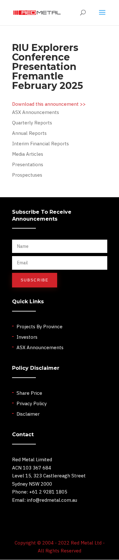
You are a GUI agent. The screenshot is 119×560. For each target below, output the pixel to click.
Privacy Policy (32, 403)
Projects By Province (40, 327)
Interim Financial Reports (40, 144)
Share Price (29, 393)
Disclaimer (28, 414)
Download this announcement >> (49, 104)
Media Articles (27, 154)
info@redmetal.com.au (52, 500)
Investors (27, 337)
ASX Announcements (35, 112)
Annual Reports (29, 133)
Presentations (27, 164)
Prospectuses (27, 175)
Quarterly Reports (32, 123)
